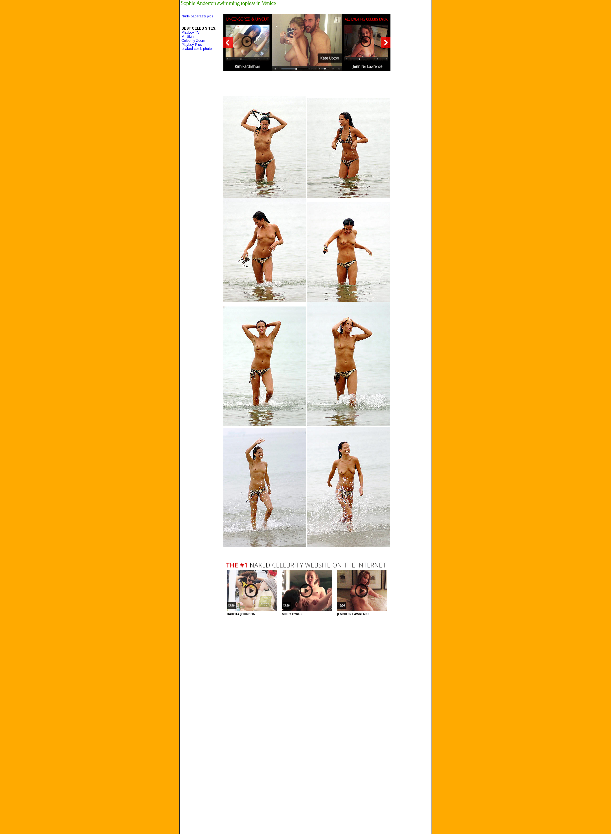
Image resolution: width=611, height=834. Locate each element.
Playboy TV (190, 32)
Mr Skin (187, 36)
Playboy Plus (191, 44)
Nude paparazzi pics (197, 16)
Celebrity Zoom (193, 40)
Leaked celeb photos (197, 49)
